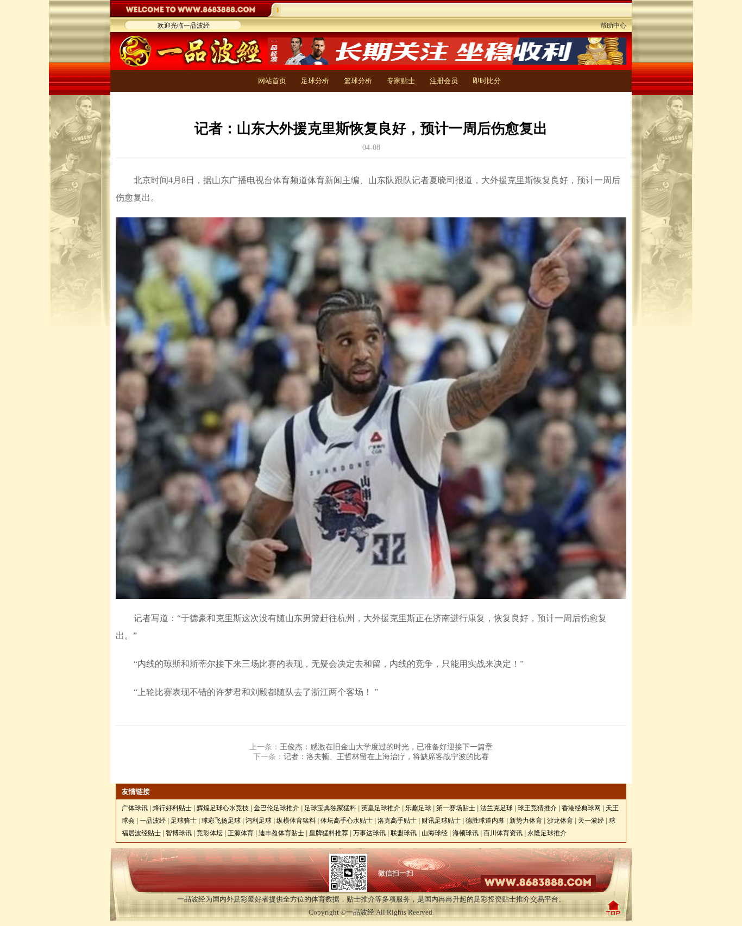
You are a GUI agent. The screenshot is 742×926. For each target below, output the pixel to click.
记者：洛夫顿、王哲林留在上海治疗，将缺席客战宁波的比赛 (386, 757)
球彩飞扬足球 (221, 820)
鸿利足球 (259, 820)
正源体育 (241, 833)
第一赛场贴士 (455, 808)
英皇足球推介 (380, 808)
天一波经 (591, 820)
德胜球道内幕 (485, 820)
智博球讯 (179, 833)
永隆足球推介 (547, 833)
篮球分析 (358, 81)
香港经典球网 (581, 808)
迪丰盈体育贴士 (281, 833)
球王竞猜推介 (537, 808)
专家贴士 (401, 81)
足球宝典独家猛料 (330, 808)
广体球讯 (135, 808)
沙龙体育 (560, 820)
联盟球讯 (404, 833)
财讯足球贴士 (441, 820)
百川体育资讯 (503, 833)
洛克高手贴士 (397, 820)
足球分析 (315, 81)
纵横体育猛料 (296, 820)
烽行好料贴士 (172, 808)
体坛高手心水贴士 (346, 820)
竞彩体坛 (210, 833)
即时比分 (487, 81)
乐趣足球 (418, 808)
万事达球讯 (369, 833)
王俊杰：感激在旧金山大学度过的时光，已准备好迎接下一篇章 (386, 747)
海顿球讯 (465, 833)
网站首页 (272, 81)
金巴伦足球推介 (276, 808)
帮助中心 (613, 25)
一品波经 (153, 820)
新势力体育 (526, 820)
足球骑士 (184, 820)
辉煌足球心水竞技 (223, 808)
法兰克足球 (496, 808)
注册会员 (444, 81)
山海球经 (435, 833)
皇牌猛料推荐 (328, 833)
